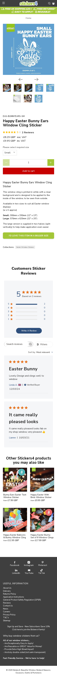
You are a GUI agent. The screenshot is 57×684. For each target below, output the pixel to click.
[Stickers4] (28, 3)
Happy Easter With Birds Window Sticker (41, 496)
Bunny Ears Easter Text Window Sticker (14, 496)
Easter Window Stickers (25, 247)
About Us (7, 588)
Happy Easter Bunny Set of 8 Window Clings (42, 536)
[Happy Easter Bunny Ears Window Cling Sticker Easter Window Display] (28, 49)
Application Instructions (13, 597)
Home (28, 18)
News (5, 608)
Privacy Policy (9, 614)
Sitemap (6, 620)
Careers (6, 611)
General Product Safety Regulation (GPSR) (22, 599)
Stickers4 (16, 670)
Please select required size (16, 147)
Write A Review (29, 330)
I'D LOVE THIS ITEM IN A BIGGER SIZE (28, 235)
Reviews (7, 603)
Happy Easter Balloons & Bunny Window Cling (14, 536)
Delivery (7, 591)
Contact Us (8, 605)
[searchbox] (16, 344)
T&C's (6, 617)
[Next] (36, 79)
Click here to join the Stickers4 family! (28, 629)
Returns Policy (9, 594)
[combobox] (40, 352)
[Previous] (20, 79)
